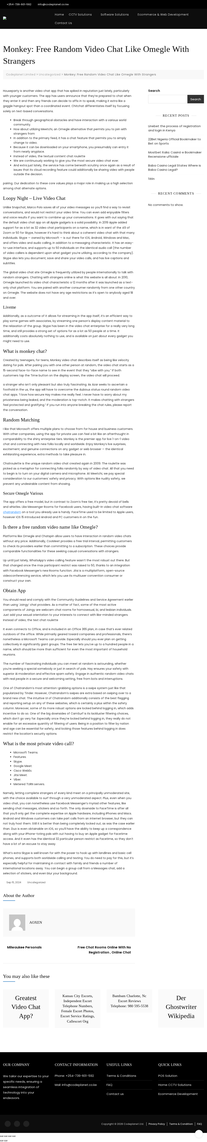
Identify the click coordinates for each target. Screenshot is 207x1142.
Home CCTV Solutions (174, 1085)
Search (154, 91)
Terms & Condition (181, 1124)
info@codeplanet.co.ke (53, 4)
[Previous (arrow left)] (1, 1140)
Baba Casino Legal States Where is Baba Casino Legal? (174, 167)
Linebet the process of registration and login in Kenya (174, 128)
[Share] (5, 1136)
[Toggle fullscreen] (9, 1136)
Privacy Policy (157, 1124)
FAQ (109, 1085)
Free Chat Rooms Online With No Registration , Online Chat (104, 950)
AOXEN (35, 922)
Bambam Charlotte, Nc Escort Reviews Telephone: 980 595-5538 (129, 1001)
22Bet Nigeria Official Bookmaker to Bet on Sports (174, 141)
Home (59, 15)
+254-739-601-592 (18, 4)
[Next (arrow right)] (5, 1140)
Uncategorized (36, 882)
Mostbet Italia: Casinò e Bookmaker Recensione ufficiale (175, 154)
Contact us (115, 1094)
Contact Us (63, 23)
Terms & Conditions (121, 1076)
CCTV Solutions (80, 15)
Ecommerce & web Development (163, 15)
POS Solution (167, 1076)
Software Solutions (115, 15)
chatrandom (12, 512)
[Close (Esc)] (1, 1136)
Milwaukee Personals (24, 947)
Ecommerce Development (178, 1094)
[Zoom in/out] (13, 1136)
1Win (151, 179)
